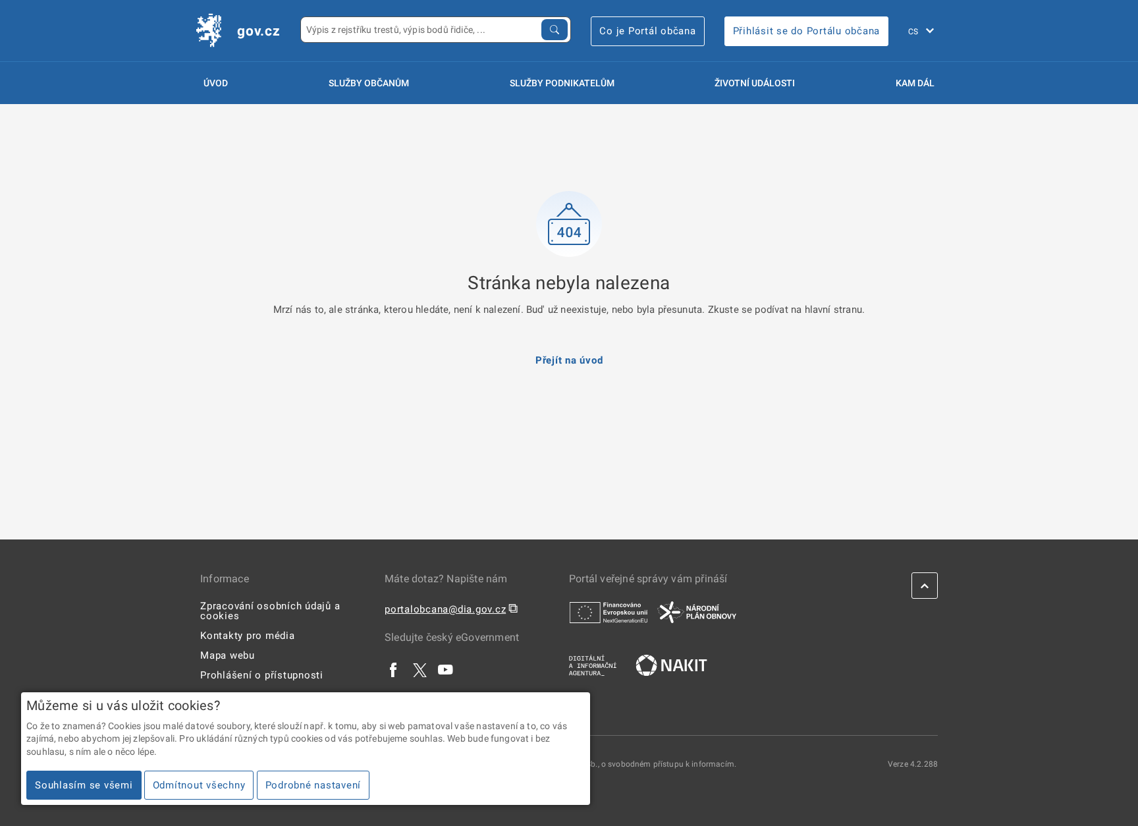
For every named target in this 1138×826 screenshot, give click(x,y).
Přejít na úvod (569, 360)
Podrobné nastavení (313, 785)
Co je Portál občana (647, 31)
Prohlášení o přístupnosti (261, 675)
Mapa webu (227, 655)
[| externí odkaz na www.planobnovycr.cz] (696, 612)
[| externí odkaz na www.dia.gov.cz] (592, 665)
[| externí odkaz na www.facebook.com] (394, 670)
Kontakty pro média (247, 636)
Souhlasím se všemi (84, 785)
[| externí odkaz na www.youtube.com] (446, 670)
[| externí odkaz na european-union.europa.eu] (608, 612)
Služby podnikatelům (562, 83)
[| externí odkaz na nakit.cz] (671, 665)
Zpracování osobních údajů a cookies (270, 611)
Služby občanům (369, 83)
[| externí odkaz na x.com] (419, 670)
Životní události (755, 83)
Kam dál (915, 83)
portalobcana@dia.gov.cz (445, 609)
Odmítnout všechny (199, 785)
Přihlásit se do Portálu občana (807, 31)
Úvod (215, 83)
